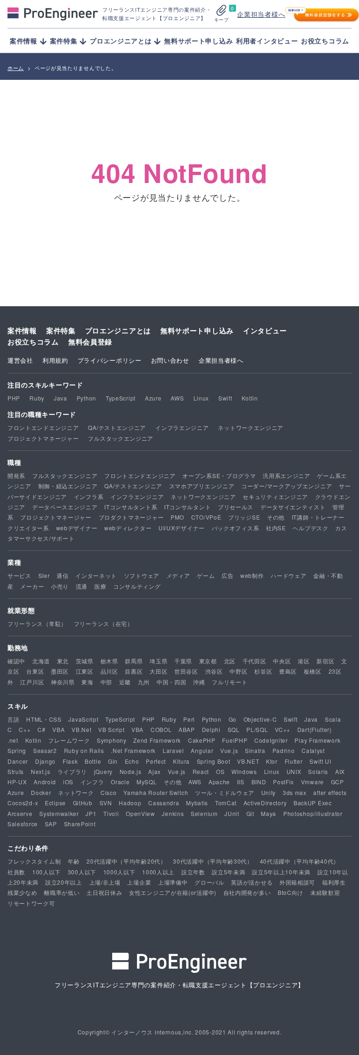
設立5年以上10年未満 (281, 872)
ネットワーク (75, 792)
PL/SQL (257, 729)
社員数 (16, 872)
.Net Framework (133, 750)
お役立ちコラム (325, 40)
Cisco (109, 792)
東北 (63, 661)
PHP (13, 398)
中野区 (238, 671)
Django (45, 761)
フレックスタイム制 (34, 861)
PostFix (283, 782)
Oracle (120, 782)
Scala (333, 719)
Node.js (131, 771)
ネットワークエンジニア (250, 427)
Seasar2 (45, 750)
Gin (113, 761)
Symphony (112, 740)
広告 (227, 575)
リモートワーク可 (31, 903)
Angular (202, 750)
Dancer (17, 761)
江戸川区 (32, 682)
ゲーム (206, 575)
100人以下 (46, 872)
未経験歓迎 (325, 892)
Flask (70, 761)
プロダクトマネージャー (131, 517)
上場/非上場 (105, 882)
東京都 (208, 661)
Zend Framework (157, 740)
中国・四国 (172, 682)
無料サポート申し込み (198, 40)
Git (250, 813)
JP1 (91, 813)
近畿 (125, 682)
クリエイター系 (28, 528)
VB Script (111, 729)
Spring (16, 750)
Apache (219, 782)
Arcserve (20, 813)
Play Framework (317, 740)
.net (12, 740)
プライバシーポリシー (110, 360)
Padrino (284, 750)
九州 (144, 682)
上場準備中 (173, 882)
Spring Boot (213, 761)
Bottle (93, 761)
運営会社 (20, 360)
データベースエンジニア (65, 507)
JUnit (231, 813)
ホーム (15, 67)
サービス (19, 575)
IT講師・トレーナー (318, 517)
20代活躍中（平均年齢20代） (126, 861)
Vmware (312, 782)
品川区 (109, 671)
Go (233, 719)
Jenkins (173, 813)
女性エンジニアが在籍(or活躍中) (172, 892)
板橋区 (313, 671)
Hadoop (130, 803)
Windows (244, 771)
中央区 (282, 661)
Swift (225, 398)
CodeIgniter (271, 740)
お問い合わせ (170, 360)
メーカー (32, 586)
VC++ (282, 729)
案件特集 (61, 330)
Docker (41, 792)
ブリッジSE (244, 517)
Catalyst (313, 750)
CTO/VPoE (206, 517)
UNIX (294, 771)
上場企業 (139, 882)
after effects (329, 792)
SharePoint (80, 824)
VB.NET (248, 761)
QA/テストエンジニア (117, 427)
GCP (337, 782)
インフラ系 (89, 496)
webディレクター (127, 528)
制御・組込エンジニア (68, 486)
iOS (68, 782)
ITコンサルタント (187, 507)
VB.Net (81, 729)
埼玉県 (158, 661)
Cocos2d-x (22, 803)
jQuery (103, 771)
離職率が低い (61, 892)
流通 (81, 586)
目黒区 (134, 671)
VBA (58, 729)
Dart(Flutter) (314, 729)
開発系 (16, 475)
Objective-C (260, 719)
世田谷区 (186, 671)
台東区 (35, 671)
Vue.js (229, 750)
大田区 (158, 671)
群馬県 (134, 661)
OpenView (140, 813)
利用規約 (55, 360)
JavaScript (83, 719)
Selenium (204, 813)
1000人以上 (158, 872)
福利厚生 (334, 882)
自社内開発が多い (247, 892)
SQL (234, 729)
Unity (268, 792)
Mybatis (197, 803)
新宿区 (325, 661)
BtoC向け (290, 892)
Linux (201, 398)
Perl (189, 719)
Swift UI (320, 761)
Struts (15, 771)
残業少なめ (22, 892)
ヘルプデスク (310, 528)
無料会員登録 (90, 342)
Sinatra (255, 750)
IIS (240, 782)
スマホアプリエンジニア (202, 486)
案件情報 (22, 330)
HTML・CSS (44, 719)
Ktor (272, 761)
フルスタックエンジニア (120, 438)
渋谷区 (214, 671)
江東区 (84, 671)
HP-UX (17, 782)
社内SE (276, 528)
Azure (153, 398)
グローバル (209, 882)
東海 (87, 682)
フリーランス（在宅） (103, 623)
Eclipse (55, 803)
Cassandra (163, 803)
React (201, 771)
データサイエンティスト (293, 507)
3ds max (295, 792)
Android (45, 782)
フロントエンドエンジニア (43, 427)
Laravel (173, 750)
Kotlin (250, 398)
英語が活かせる (252, 882)
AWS (177, 398)
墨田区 (60, 671)
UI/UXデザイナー (181, 528)
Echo (132, 761)
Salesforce (22, 824)
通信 (62, 575)
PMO (177, 517)
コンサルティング (137, 586)
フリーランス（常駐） (37, 623)
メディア (178, 575)
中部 (106, 682)
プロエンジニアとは (118, 330)
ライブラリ (72, 771)
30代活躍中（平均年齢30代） (213, 861)
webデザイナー (77, 528)
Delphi (211, 729)
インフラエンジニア (181, 427)
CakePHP (201, 740)
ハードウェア (288, 575)
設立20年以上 (63, 882)
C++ (24, 729)
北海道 (41, 661)
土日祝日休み (104, 892)
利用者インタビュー (267, 40)
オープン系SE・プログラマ (219, 475)
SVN (106, 803)
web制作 (252, 575)
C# (41, 729)
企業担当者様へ (261, 14)
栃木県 (109, 661)
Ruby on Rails (84, 750)
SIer (44, 575)
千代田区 (254, 661)
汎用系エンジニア (286, 475)
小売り (60, 586)
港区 (303, 661)
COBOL (161, 729)
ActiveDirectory (265, 803)
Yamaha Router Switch (155, 792)
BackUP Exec (313, 803)
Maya (268, 813)
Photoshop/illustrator (313, 813)
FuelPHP (234, 740)
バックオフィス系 (235, 528)
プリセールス (235, 507)
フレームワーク (69, 740)
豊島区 (288, 671)
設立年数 (193, 872)
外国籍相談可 (297, 882)
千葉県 (183, 661)
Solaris (318, 771)
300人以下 (82, 872)
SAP (51, 824)
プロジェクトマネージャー (43, 438)
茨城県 (84, 661)
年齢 (73, 861)
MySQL (146, 782)
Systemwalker (59, 813)
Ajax (154, 771)
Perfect (156, 761)
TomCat (226, 803)
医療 (100, 586)
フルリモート (229, 682)
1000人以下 (119, 872)
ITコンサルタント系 (130, 507)
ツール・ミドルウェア (224, 792)
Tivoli (111, 813)
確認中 (16, 661)
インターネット (96, 575)
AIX (340, 771)
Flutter (294, 761)
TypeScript (121, 398)
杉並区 (263, 671)
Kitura (181, 761)
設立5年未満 (228, 872)
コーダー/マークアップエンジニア (286, 486)
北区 (230, 661)
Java (60, 398)
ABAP (187, 729)
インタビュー (265, 330)
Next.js (40, 771)
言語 (13, 719)
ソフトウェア (141, 575)
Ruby (36, 398)
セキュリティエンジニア (275, 496)
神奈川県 (63, 682)
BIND (258, 782)
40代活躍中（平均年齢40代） (300, 861)
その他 (276, 517)
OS (220, 771)
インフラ (92, 782)
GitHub (83, 803)
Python (86, 398)
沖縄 (199, 682)
